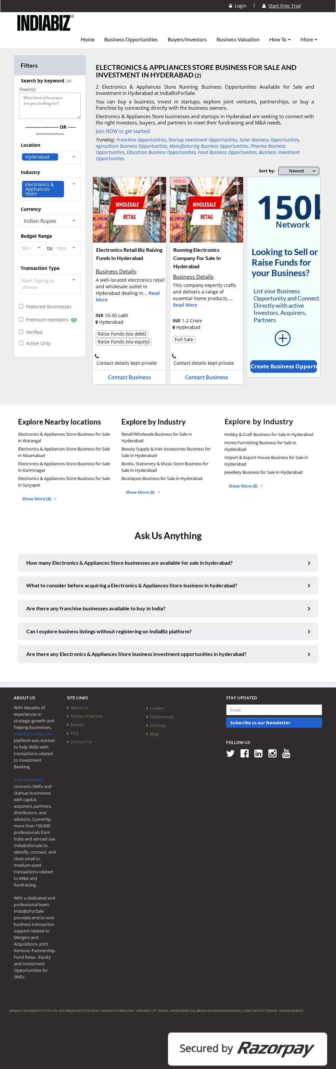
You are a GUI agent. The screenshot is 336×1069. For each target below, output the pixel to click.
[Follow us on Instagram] (274, 753)
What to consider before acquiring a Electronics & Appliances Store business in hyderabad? (131, 585)
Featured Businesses (47, 306)
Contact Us (81, 742)
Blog (154, 734)
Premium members (46, 319)
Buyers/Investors (187, 39)
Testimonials (162, 717)
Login (239, 6)
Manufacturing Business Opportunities (208, 146)
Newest (296, 171)
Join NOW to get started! (123, 131)
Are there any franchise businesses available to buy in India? (95, 608)
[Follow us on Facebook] (247, 753)
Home (87, 39)
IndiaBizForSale (29, 780)
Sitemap (158, 725)
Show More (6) (37, 499)
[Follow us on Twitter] (233, 753)
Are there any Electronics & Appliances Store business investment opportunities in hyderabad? (136, 654)
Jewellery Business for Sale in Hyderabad (263, 472)
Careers (157, 708)
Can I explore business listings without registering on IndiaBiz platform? (109, 631)
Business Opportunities (131, 39)
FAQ (75, 733)
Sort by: (267, 171)
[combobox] (50, 157)
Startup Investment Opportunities (202, 140)
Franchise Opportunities (141, 140)
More (307, 39)
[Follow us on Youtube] (288, 753)
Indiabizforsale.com (33, 734)
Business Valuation (238, 39)
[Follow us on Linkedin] (260, 753)
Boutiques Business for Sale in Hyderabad (161, 478)
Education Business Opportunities (161, 152)
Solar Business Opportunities (269, 140)
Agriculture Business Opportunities (131, 146)
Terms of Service (86, 716)
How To (278, 39)
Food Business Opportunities (227, 152)
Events (77, 725)
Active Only (37, 343)
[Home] (45, 28)
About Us (80, 707)
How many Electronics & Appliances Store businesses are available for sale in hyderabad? (129, 562)
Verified (33, 332)
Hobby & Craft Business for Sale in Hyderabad (268, 434)
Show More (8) (141, 492)
